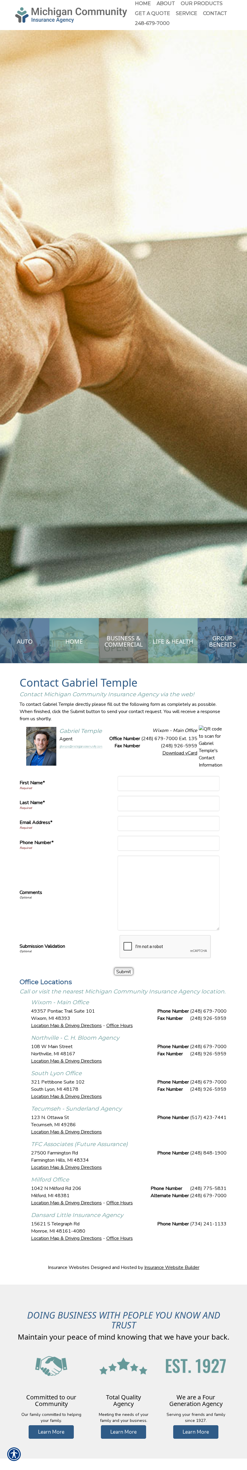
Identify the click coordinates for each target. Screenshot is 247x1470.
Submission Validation (42, 946)
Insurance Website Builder (171, 1267)
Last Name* (32, 802)
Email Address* (36, 822)
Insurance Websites (68, 1267)
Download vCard (179, 753)
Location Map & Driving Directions (66, 1025)
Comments (31, 892)
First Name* (32, 782)
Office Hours (119, 1025)
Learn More (51, 1432)
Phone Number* (37, 842)
